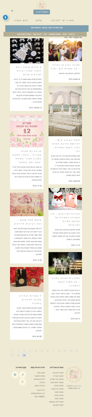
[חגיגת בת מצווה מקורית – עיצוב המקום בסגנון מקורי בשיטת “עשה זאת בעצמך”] (26, 131)
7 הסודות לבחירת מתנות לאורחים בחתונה (30, 300)
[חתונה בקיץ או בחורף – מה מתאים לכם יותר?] (65, 49)
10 (71, 350)
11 (77, 350)
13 (18, 355)
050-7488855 (42, 12)
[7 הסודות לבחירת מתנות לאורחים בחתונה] (26, 279)
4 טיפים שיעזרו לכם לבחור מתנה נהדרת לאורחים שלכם (29, 71)
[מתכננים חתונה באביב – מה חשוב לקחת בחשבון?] (65, 263)
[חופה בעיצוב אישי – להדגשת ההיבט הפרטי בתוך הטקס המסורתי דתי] (65, 111)
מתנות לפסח (59, 398)
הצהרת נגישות (40, 385)
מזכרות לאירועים (58, 373)
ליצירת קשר (37, 34)
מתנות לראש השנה (24, 34)
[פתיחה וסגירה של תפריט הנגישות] (5, 17)
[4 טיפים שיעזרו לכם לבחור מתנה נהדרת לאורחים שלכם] (26, 50)
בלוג (39, 20)
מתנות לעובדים (58, 376)
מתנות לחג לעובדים (56, 379)
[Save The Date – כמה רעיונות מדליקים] (26, 204)
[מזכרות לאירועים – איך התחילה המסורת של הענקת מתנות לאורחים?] (65, 199)
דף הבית (72, 34)
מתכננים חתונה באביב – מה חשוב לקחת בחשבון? (66, 282)
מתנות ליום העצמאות (56, 402)
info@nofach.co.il (38, 393)
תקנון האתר (41, 373)
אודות (64, 34)
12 (12, 355)
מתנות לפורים (58, 395)
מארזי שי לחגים (63, 20)
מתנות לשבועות (58, 405)
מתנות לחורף (59, 392)
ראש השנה (21, 20)
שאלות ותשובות (54, 34)
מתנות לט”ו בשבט (57, 389)
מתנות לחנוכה (58, 385)
